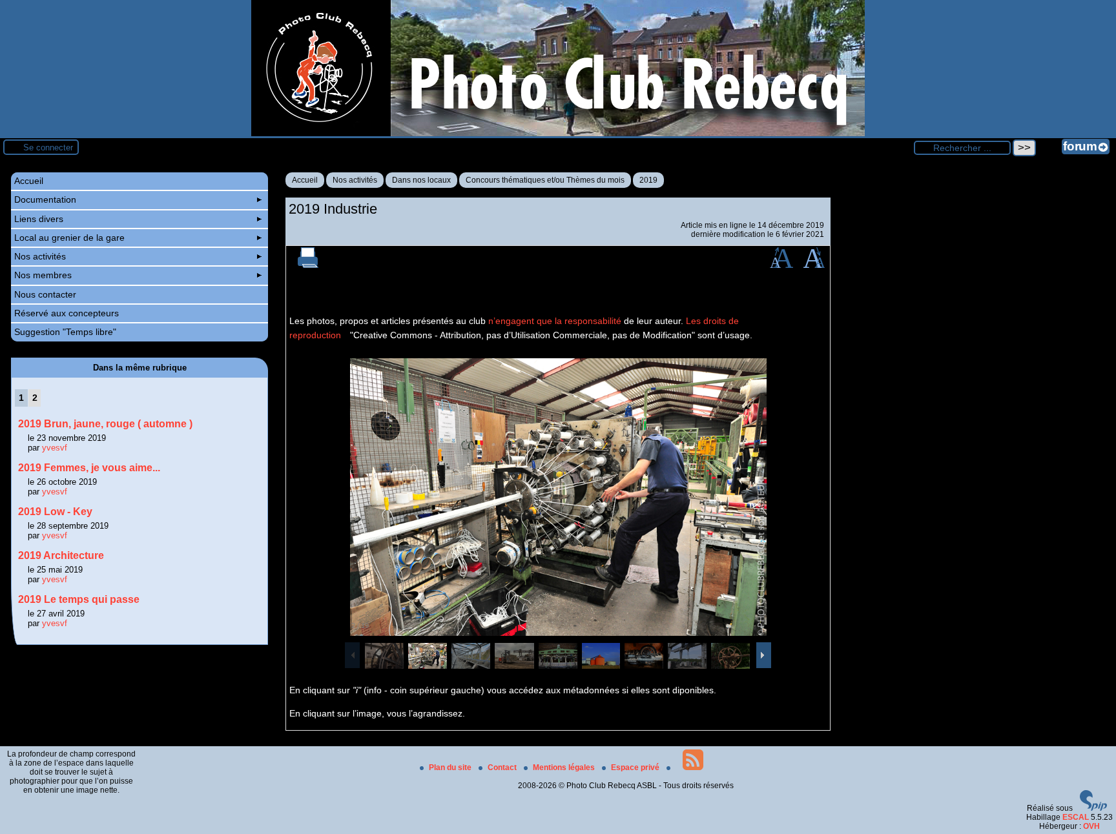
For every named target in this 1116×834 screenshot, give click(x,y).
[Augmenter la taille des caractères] (781, 265)
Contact (503, 767)
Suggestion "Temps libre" (65, 332)
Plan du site (451, 767)
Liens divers (38, 219)
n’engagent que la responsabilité (554, 321)
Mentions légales (565, 767)
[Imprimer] (308, 265)
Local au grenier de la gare (69, 237)
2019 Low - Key (55, 511)
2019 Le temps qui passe (79, 599)
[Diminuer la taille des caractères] (814, 265)
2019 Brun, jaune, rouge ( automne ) (105, 423)
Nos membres (43, 275)
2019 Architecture (61, 555)
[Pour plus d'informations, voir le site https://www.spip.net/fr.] (1093, 808)
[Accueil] (558, 133)
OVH (1091, 826)
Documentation (45, 199)
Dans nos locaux (421, 180)
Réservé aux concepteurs (66, 313)
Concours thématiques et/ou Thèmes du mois (545, 180)
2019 (648, 180)
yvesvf (54, 448)
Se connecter (48, 147)
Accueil (305, 180)
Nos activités (355, 180)
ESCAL (1075, 817)
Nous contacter (45, 294)
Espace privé (636, 767)
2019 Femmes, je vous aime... (89, 467)
